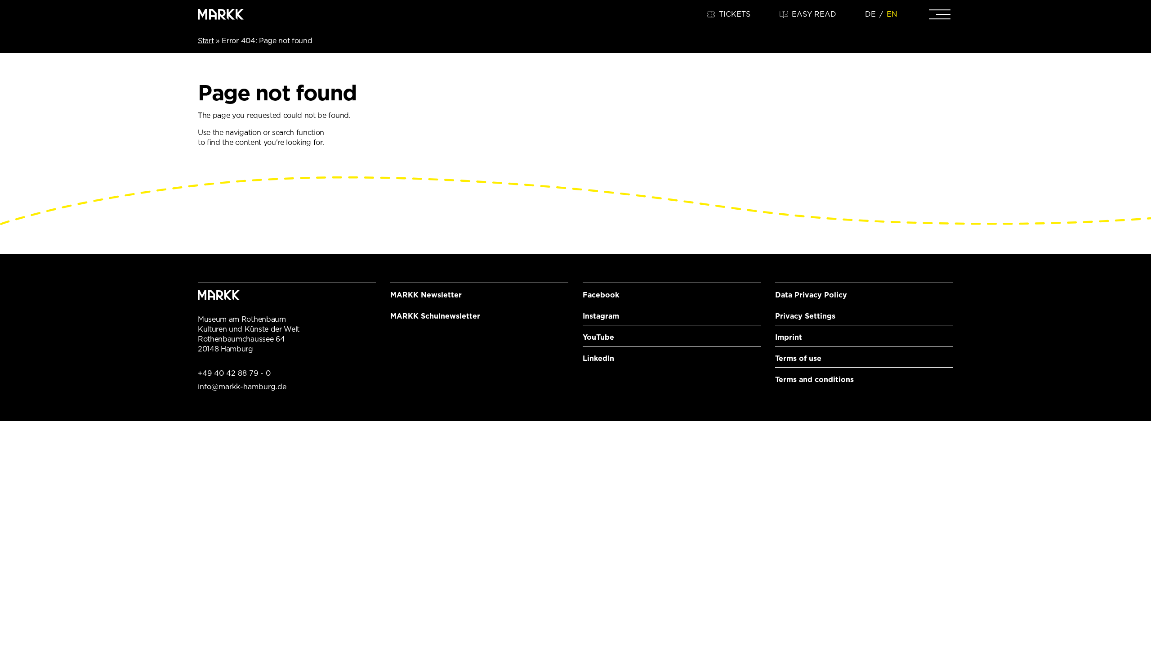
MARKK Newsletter (426, 295)
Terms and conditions (814, 379)
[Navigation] (939, 14)
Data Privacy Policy (811, 295)
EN (892, 14)
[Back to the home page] (221, 14)
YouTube (598, 337)
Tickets (734, 14)
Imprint (788, 337)
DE (870, 14)
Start (206, 40)
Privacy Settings (805, 316)
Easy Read (814, 14)
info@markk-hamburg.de (242, 386)
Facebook (601, 295)
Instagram (601, 316)
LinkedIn (598, 358)
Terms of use (798, 358)
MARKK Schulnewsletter (435, 316)
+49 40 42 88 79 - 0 (234, 373)
